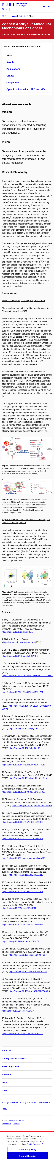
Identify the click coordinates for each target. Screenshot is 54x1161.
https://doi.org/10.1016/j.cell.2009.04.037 (28, 955)
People (10, 62)
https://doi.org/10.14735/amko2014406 (20, 656)
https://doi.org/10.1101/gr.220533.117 (26, 875)
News (4, 1090)
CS (39, 6)
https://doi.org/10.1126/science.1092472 (20, 941)
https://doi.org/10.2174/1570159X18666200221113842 (27, 675)
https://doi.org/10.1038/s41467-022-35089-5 (29, 991)
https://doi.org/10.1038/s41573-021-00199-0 (22, 822)
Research (7, 1074)
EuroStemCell (44, 1102)
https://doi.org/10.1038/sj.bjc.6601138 (26, 728)
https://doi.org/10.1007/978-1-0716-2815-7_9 (22, 838)
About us (6, 1050)
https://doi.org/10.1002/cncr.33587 (17, 632)
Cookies (16, 1123)
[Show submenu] (48, 1051)
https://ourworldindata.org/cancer (18, 642)
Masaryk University (10, 1102)
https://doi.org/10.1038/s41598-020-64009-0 (22, 925)
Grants (10, 75)
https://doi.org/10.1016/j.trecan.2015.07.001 (32, 805)
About (9, 55)
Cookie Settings (33, 1144)
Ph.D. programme (10, 1066)
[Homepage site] (14, 6)
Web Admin (6, 1123)
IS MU (4, 1109)
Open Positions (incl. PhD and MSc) (26, 89)
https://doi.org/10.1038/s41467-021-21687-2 (22, 1033)
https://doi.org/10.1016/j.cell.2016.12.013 (28, 778)
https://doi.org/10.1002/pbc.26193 (24, 748)
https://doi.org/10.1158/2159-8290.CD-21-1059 (23, 792)
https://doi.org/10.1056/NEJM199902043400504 (24, 765)
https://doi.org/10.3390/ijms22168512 (19, 908)
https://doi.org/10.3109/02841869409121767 (22, 692)
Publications (13, 69)
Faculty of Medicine (28, 1102)
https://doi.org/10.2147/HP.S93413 (18, 1011)
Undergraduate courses (14, 1058)
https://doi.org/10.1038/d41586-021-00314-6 (22, 891)
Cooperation (13, 82)
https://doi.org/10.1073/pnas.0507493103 (28, 971)
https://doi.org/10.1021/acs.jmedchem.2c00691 (23, 858)
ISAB (4, 1082)
